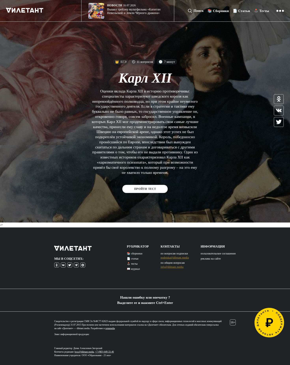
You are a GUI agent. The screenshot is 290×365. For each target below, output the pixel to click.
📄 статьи (132, 258)
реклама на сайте (211, 258)
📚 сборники (134, 253)
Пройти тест (145, 188)
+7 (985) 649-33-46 (104, 351)
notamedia (110, 328)
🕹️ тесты (132, 263)
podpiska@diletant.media (175, 257)
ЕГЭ (120, 61)
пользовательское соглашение (218, 253)
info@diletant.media (172, 266)
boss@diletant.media (84, 351)
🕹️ (261, 11)
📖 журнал (133, 268)
